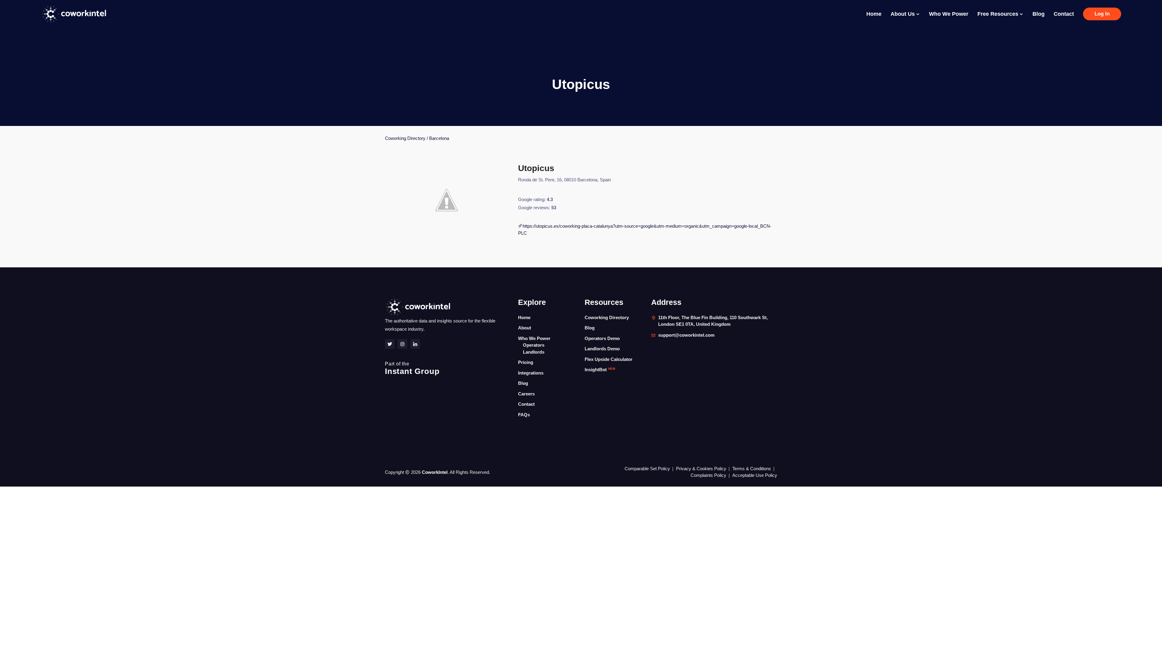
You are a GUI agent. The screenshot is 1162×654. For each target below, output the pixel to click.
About (524, 327)
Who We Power (948, 14)
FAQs (524, 414)
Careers (526, 393)
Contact (1064, 14)
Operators (533, 345)
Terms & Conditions (751, 468)
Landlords (533, 352)
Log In (1102, 14)
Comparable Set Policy (647, 468)
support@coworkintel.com (686, 335)
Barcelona (439, 138)
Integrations (530, 372)
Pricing (525, 362)
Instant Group (412, 368)
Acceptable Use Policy (754, 475)
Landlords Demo (602, 348)
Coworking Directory (405, 138)
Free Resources (998, 14)
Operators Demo (602, 338)
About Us (903, 14)
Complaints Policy (708, 475)
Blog (1038, 14)
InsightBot (600, 369)
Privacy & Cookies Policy (701, 468)
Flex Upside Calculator (608, 359)
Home (873, 14)
